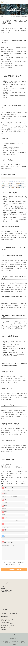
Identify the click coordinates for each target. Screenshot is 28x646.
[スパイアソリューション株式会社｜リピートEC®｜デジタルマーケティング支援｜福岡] (4, 2)
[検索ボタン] (22, 2)
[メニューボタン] (26, 2)
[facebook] (13, 634)
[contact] (15, 634)
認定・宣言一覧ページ (14, 638)
